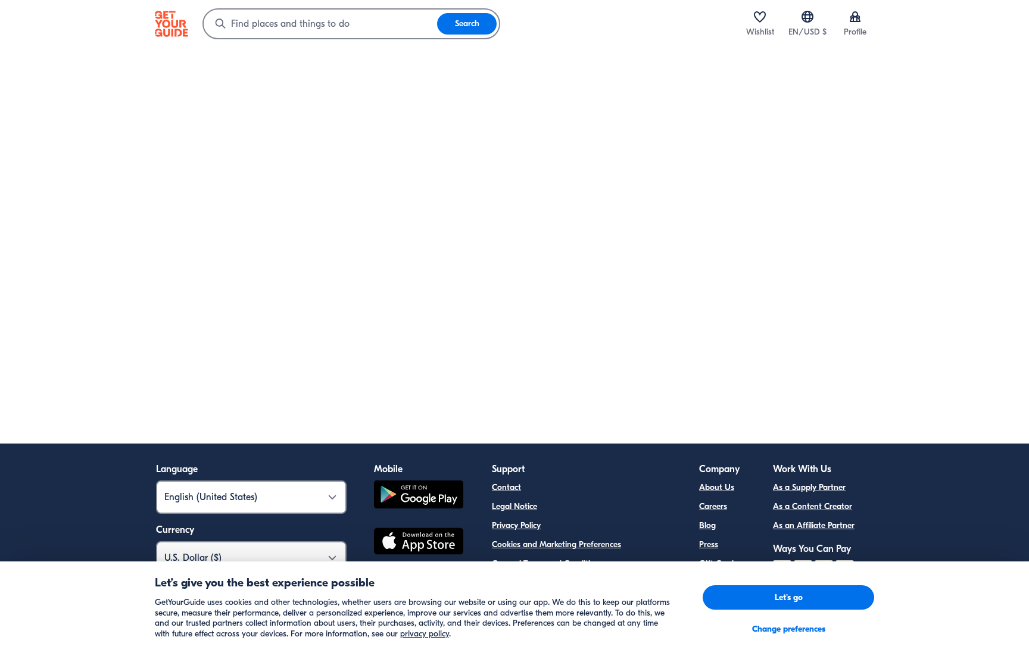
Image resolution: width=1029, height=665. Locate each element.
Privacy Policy (516, 525)
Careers (713, 506)
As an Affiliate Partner (814, 525)
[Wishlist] (759, 16)
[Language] (807, 16)
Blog (707, 525)
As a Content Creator (812, 506)
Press (708, 544)
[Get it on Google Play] (418, 496)
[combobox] (320, 24)
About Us (716, 487)
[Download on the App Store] (418, 543)
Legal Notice (514, 506)
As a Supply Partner (809, 487)
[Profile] (855, 16)
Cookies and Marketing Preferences (556, 544)
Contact (506, 487)
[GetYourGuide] (171, 24)
